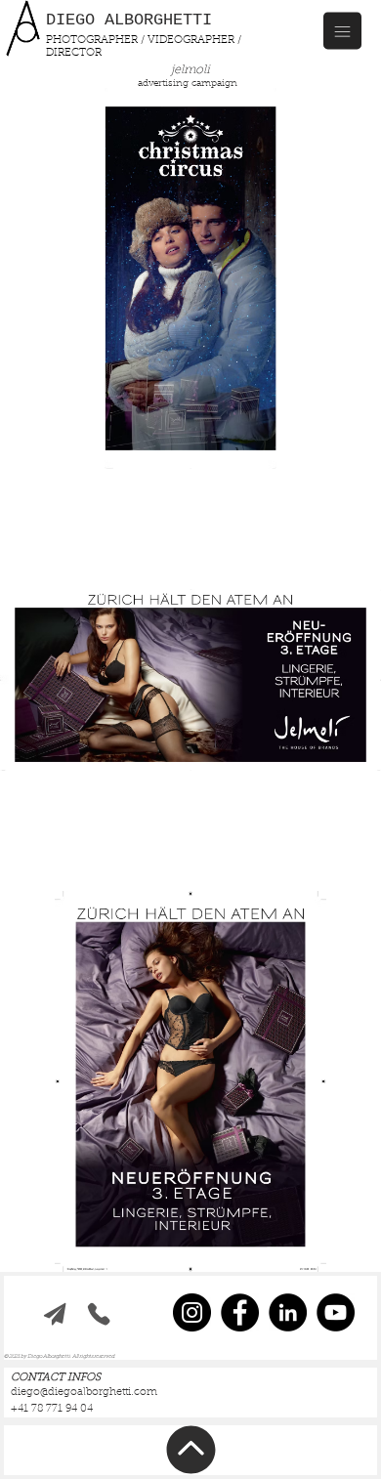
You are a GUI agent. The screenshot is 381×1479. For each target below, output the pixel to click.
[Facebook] (240, 1312)
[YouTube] (336, 1312)
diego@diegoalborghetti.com (84, 1392)
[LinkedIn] (288, 1312)
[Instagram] (192, 1312)
